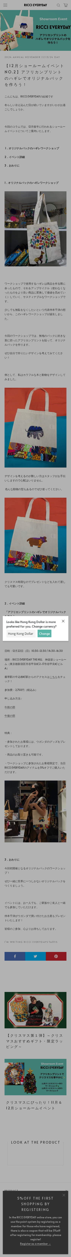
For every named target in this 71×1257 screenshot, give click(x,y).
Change (44, 633)
